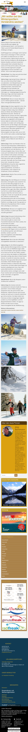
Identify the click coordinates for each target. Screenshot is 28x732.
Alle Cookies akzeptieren (14, 731)
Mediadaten (4, 687)
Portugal (4, 553)
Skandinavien (5, 560)
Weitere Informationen (6, 716)
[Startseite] (7, 3)
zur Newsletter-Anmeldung (8, 675)
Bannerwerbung (5, 699)
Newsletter (4, 696)
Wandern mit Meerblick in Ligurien (13, 8)
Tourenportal (4, 229)
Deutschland (5, 540)
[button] (13, 326)
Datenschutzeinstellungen (14, 705)
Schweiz (4, 555)
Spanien (4, 569)
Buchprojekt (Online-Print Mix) (8, 702)
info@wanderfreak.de (7, 652)
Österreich (4, 542)
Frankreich (4, 571)
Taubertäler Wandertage (7, 661)
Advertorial (4, 694)
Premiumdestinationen (7, 700)
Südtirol (4, 562)
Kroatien (4, 546)
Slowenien (4, 567)
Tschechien (4, 549)
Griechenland (5, 574)
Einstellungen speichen (14, 728)
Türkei (3, 551)
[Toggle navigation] (25, 2)
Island (3, 544)
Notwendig (7, 719)
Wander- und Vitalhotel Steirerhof (14, 505)
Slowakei (4, 565)
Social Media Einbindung (7, 697)
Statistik (18, 719)
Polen (3, 558)
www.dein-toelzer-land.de (8, 310)
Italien (3, 576)
